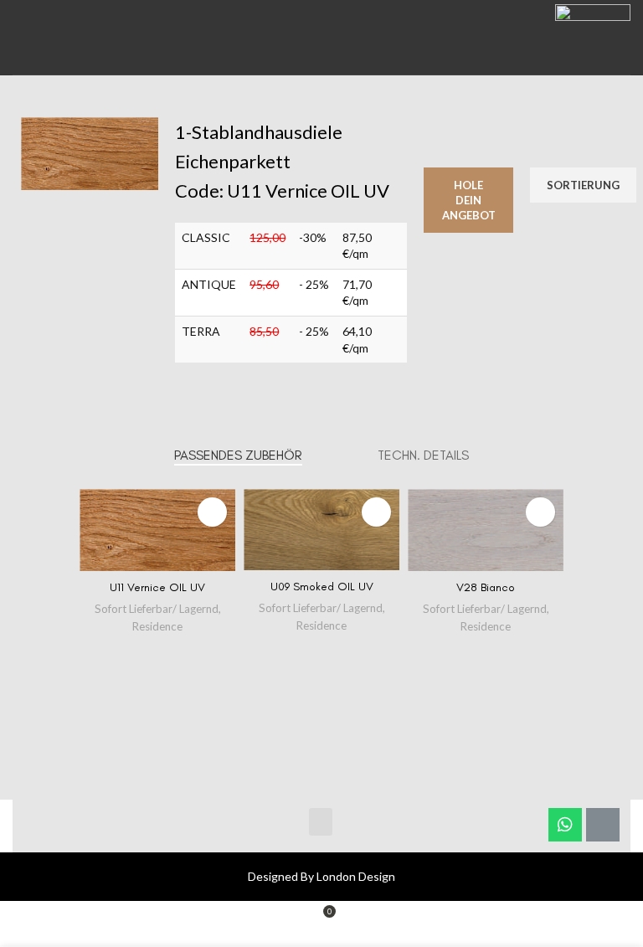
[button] (320, 822)
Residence (157, 626)
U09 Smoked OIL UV (321, 586)
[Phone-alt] (603, 824)
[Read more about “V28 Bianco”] (540, 512)
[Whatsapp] (565, 824)
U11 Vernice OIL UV (157, 587)
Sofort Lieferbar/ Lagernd (157, 608)
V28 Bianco (485, 587)
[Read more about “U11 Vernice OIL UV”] (212, 512)
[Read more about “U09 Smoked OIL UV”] (376, 512)
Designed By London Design (321, 876)
